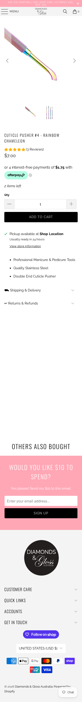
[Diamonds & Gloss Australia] (41, 11)
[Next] (74, 60)
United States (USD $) (38, 648)
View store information (25, 246)
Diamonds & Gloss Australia (34, 686)
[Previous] (7, 60)
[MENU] (2, 11)
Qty (6, 195)
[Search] (65, 11)
